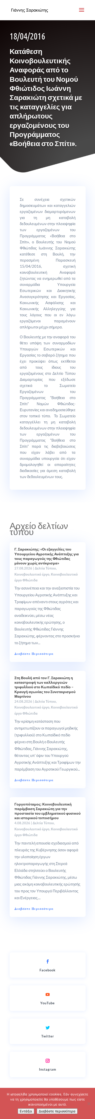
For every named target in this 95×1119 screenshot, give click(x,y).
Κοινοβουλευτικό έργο (31, 574)
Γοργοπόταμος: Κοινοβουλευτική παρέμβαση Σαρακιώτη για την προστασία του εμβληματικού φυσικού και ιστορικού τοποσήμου (47, 811)
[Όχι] (88, 1103)
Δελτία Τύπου (45, 568)
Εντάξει (26, 1111)
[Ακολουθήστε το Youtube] (48, 994)
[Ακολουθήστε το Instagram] (48, 1061)
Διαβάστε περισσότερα (57, 1111)
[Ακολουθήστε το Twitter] (48, 1028)
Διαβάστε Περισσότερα (33, 654)
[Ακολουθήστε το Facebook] (48, 961)
